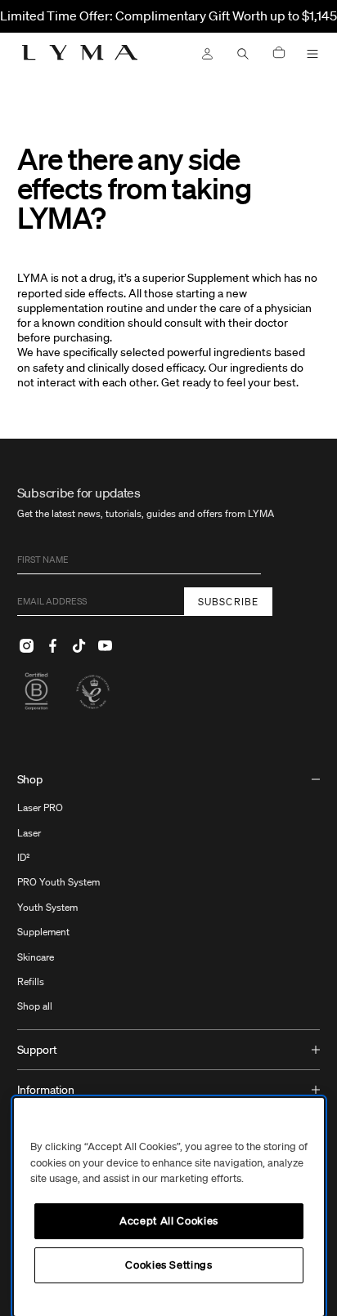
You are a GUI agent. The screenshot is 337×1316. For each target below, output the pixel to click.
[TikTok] (79, 645)
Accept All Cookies (168, 1221)
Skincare (35, 957)
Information (45, 1089)
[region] (169, 1207)
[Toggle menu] (312, 54)
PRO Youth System (58, 882)
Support (37, 1049)
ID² (23, 857)
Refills (30, 981)
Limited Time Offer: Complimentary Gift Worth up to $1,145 (168, 15)
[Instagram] (27, 645)
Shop (30, 779)
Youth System (47, 907)
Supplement (43, 932)
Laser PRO (40, 807)
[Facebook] (53, 645)
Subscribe (228, 602)
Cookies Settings (169, 1265)
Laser (29, 833)
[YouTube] (105, 645)
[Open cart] (279, 53)
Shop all (34, 1006)
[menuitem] (169, 895)
